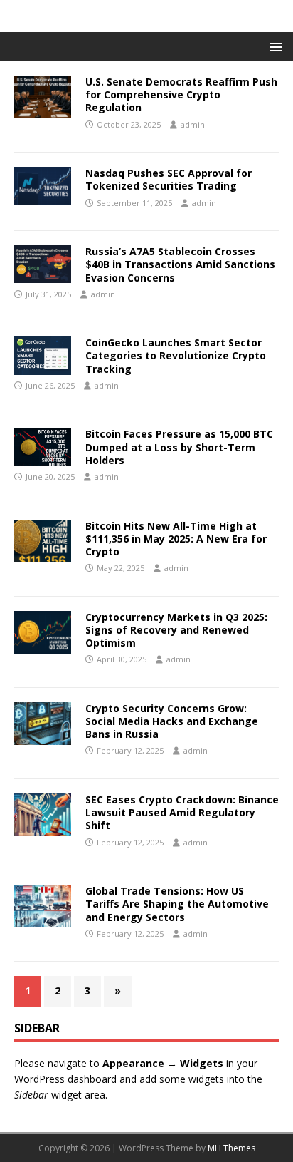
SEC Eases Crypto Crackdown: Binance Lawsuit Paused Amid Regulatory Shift (182, 812)
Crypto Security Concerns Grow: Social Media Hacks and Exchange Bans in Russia (171, 721)
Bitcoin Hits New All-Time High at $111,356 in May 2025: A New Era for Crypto (176, 538)
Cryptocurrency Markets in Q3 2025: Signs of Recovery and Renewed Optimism (176, 629)
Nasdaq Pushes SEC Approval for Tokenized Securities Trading (168, 179)
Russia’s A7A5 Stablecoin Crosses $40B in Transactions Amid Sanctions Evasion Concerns (180, 264)
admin (193, 124)
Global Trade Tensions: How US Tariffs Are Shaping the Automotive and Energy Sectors (177, 903)
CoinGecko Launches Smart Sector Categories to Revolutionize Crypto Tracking (175, 355)
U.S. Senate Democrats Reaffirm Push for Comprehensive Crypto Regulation (181, 94)
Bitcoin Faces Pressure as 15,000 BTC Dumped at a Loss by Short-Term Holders (179, 446)
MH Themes (231, 1148)
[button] (273, 46)
